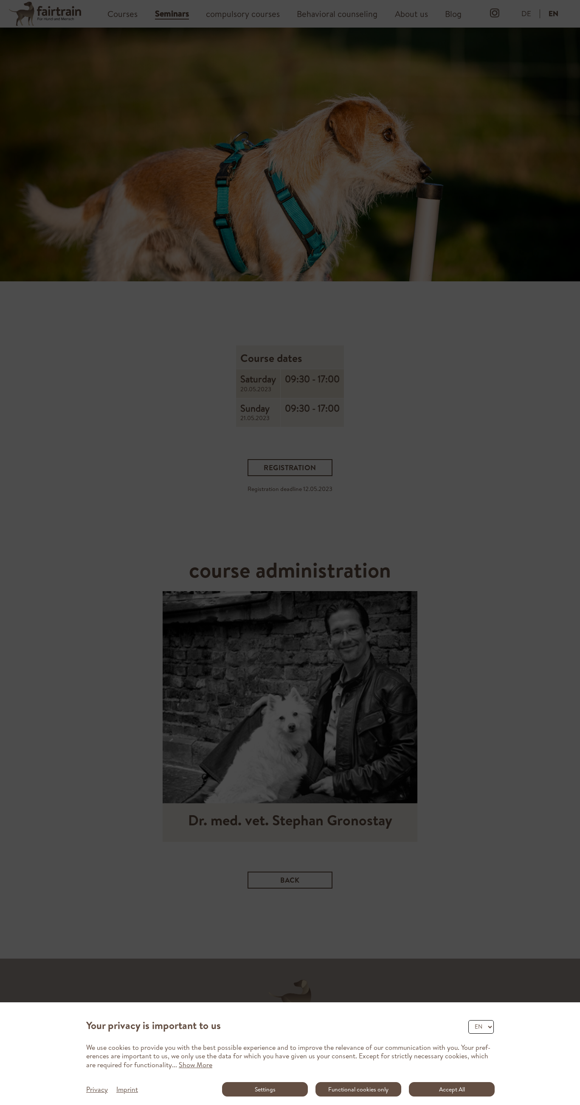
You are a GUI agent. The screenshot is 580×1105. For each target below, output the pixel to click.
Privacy (97, 1089)
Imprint (127, 1089)
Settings (265, 1089)
